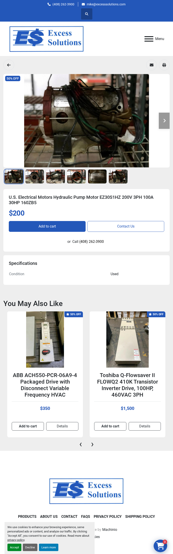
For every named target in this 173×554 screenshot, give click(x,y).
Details (76, 426)
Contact (69, 516)
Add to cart (47, 226)
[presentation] (80, 444)
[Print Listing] (164, 65)
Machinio (109, 529)
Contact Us (125, 226)
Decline (30, 547)
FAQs (85, 516)
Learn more (48, 547)
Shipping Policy (140, 516)
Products (27, 516)
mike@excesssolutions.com (106, 4)
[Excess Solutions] (86, 491)
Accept (14, 547)
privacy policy (15, 540)
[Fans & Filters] (8, 65)
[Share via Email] (151, 65)
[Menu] (148, 39)
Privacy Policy (108, 516)
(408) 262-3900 (63, 4)
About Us (49, 516)
